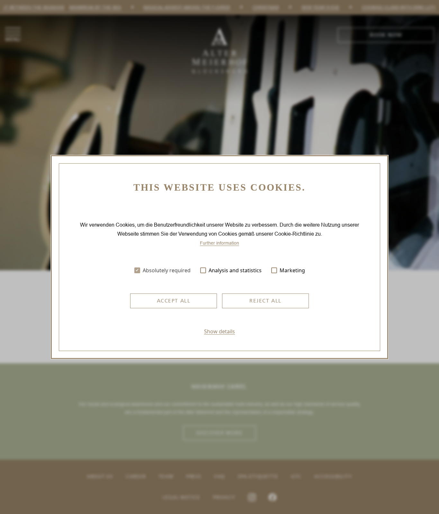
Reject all (265, 301)
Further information (219, 242)
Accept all (174, 301)
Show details (219, 331)
